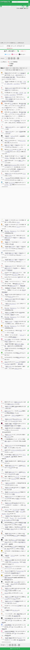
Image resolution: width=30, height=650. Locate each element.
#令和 (7, 70)
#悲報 (14, 68)
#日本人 (17, 68)
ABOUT (19, 6)
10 (18, 58)
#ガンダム (21, 70)
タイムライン (9, 48)
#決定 (21, 68)
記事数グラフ (23, 51)
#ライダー (8, 54)
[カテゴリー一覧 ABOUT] (15, 3)
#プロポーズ (20, 46)
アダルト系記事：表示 (22, 8)
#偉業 (14, 70)
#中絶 (8, 46)
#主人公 (10, 70)
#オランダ (25, 68)
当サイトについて (15, 648)
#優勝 (17, 70)
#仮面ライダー (9, 68)
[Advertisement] (15, 25)
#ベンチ (13, 46)
